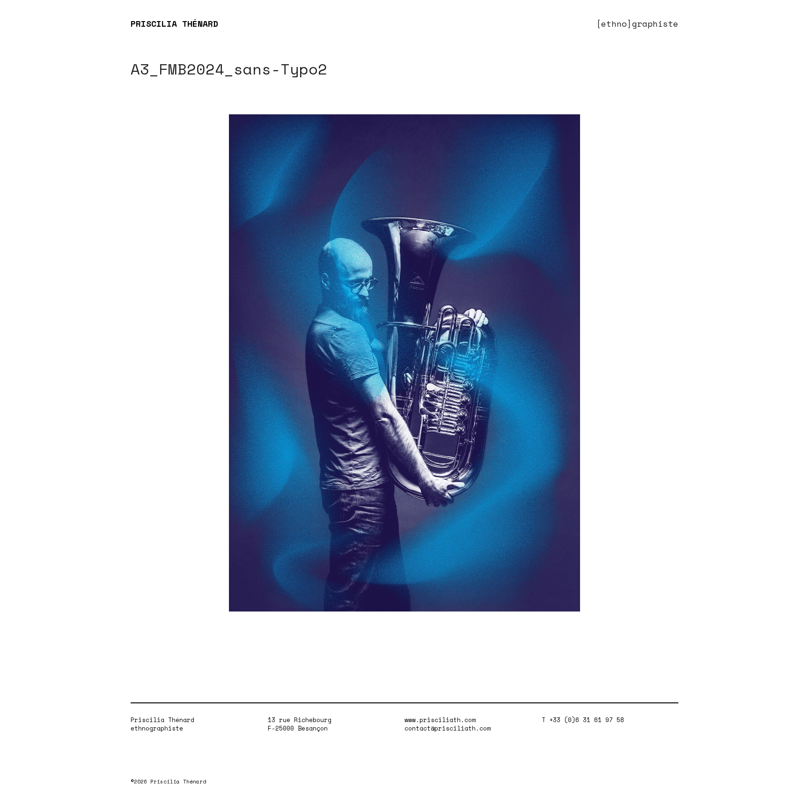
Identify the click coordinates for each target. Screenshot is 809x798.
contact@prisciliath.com (447, 728)
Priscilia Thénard (162, 719)
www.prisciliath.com (440, 719)
